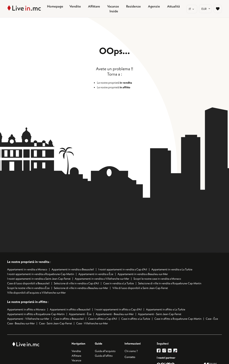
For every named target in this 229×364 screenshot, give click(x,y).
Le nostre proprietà (114, 82)
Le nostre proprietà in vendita (28, 262)
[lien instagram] (165, 350)
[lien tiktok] (175, 350)
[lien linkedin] (170, 350)
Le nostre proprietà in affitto (27, 302)
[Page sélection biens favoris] (218, 9)
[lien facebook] (159, 350)
